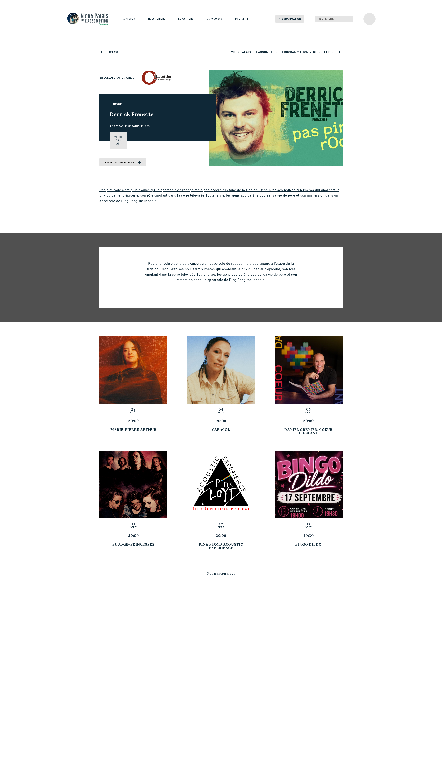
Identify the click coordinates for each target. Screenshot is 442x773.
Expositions (185, 18)
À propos (129, 18)
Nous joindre (156, 18)
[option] (156, 77)
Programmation (289, 19)
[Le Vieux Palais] (90, 19)
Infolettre (241, 18)
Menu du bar (214, 18)
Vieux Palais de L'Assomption (254, 52)
